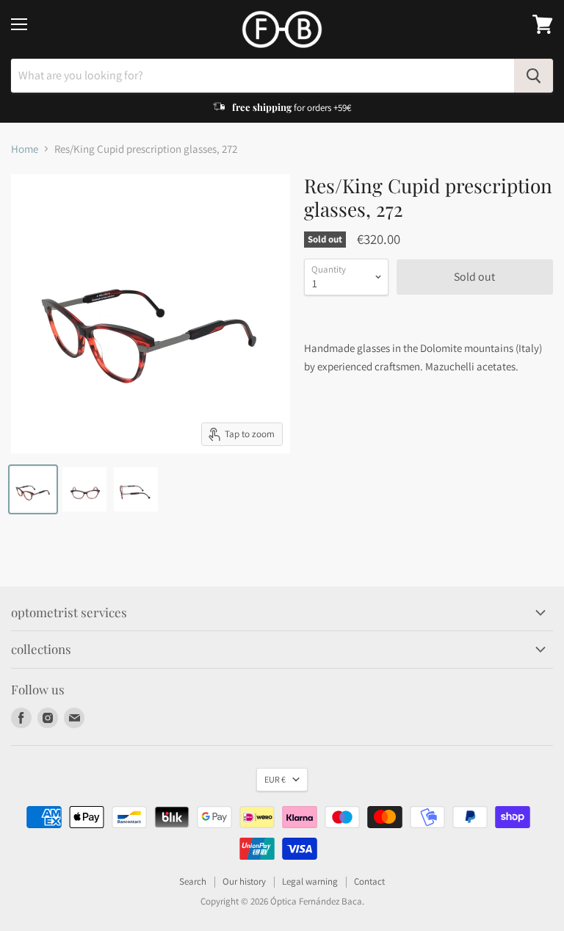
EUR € (275, 779)
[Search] (533, 76)
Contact (369, 881)
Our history (244, 881)
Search (192, 881)
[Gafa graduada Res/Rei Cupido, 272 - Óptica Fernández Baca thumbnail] (33, 489)
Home (24, 149)
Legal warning (310, 881)
